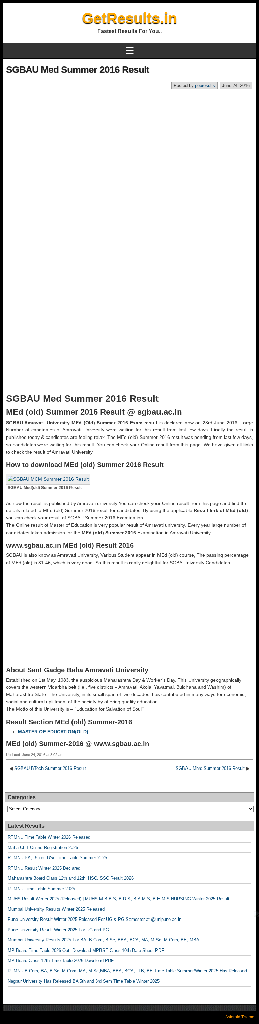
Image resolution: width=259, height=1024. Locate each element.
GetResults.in (129, 18)
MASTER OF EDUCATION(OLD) (53, 731)
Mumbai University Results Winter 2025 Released (56, 909)
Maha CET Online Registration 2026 (43, 847)
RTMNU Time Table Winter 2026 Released (49, 837)
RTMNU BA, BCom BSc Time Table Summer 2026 (57, 857)
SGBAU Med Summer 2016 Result (77, 69)
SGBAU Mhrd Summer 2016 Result (210, 768)
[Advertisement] (129, 140)
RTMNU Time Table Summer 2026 (41, 888)
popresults (205, 85)
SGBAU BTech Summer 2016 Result (50, 768)
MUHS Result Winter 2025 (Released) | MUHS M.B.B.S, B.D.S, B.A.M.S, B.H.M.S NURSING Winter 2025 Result (118, 898)
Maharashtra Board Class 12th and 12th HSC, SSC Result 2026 (71, 878)
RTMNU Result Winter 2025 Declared (44, 868)
